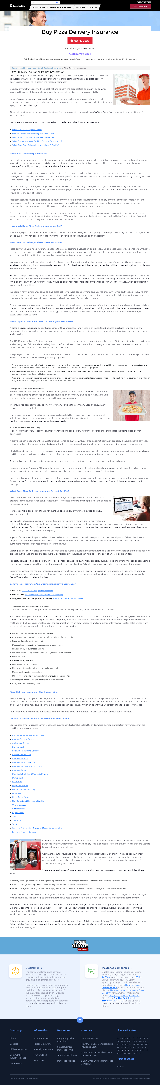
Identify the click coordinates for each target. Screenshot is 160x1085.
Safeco (124, 995)
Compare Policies (89, 1038)
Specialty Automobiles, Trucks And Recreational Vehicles (37, 828)
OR (122, 1050)
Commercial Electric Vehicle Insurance (29, 766)
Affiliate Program (18, 1049)
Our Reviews (16, 1063)
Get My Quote (140, 6)
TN (139, 1050)
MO (134, 1044)
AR (121, 1038)
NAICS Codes (40, 1055)
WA (125, 1053)
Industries (38, 7)
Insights (80, 7)
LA (140, 1041)
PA (125, 1050)
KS (133, 1041)
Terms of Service (17, 1078)
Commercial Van (19, 770)
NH (130, 1047)
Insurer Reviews (42, 1038)
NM (138, 1047)
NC (146, 1044)
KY (137, 1041)
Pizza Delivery (18, 809)
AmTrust (106, 977)
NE (122, 1047)
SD (136, 1050)
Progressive (114, 995)
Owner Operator (19, 805)
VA (118, 1053)
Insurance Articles (66, 1061)
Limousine (16, 793)
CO (132, 1038)
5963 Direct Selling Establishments (37, 591)
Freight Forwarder (20, 786)
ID (121, 1041)
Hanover (129, 985)
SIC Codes (39, 1060)
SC (132, 1050)
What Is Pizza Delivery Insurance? (27, 130)
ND (118, 1047)
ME (122, 1044)
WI (129, 1053)
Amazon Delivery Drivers (23, 739)
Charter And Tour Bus (21, 755)
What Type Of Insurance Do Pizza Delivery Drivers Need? (37, 141)
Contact (14, 1044)
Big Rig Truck (18, 747)
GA (118, 1041)
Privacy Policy (33, 1078)
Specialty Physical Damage (24, 832)
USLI (121, 1001)
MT (142, 1044)
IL (127, 1041)
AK (118, 1067)
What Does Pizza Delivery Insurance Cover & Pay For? (35, 145)
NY (141, 1047)
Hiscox (137, 985)
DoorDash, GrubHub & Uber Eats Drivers (30, 774)
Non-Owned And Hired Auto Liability (28, 801)
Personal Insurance (43, 1044)
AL (118, 1038)
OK (118, 1050)
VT (121, 1053)
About (93, 7)
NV (126, 1047)
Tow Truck (16, 820)
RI (129, 1050)
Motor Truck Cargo (20, 797)
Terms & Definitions (67, 1055)
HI (123, 1067)
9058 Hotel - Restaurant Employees (68, 598)
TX (143, 1050)
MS (138, 1044)
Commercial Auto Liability (23, 762)
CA (128, 1038)
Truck (14, 824)
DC (140, 1038)
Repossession (18, 813)
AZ (125, 1038)
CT (136, 1038)
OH (145, 1047)
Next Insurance (130, 990)
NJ (133, 1047)
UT (147, 1050)
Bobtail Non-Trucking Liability (25, 751)
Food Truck (17, 782)
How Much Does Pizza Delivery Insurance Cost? (33, 133)
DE (144, 1038)
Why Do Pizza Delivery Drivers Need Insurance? (33, 137)
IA (125, 1041)
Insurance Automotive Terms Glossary (29, 735)
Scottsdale (134, 995)
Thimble (132, 998)
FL (147, 1038)
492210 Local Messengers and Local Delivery (44, 594)
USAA (115, 1001)
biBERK (137, 977)
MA (144, 1041)
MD (118, 1044)
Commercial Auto (20, 758)
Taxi (14, 816)
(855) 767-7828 (81, 53)
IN (130, 1041)
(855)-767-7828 (144, 2)
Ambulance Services (21, 743)
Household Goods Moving (23, 789)
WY (139, 1053)
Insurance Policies (60, 7)
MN (130, 1044)
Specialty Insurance (43, 1049)
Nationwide (116, 990)
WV (134, 1053)
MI (126, 1044)
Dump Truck (17, 778)
